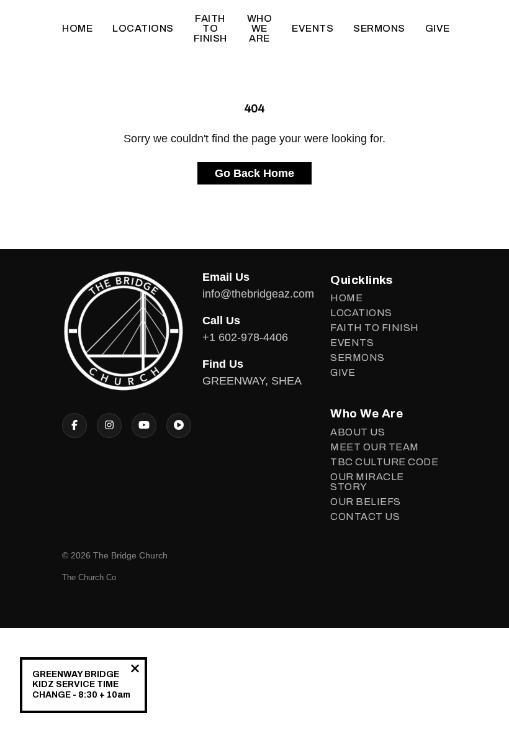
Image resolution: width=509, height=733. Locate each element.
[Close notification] (135, 670)
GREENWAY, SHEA (252, 381)
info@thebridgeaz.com (258, 294)
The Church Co (89, 577)
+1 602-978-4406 (245, 337)
